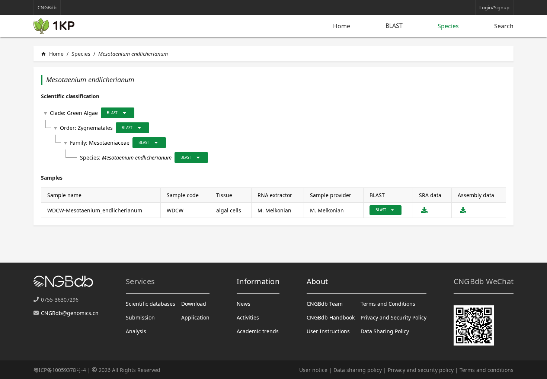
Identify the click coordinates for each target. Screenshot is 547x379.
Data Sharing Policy (385, 331)
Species (448, 26)
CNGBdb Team (325, 303)
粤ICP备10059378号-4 (59, 369)
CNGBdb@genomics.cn (70, 313)
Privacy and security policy (421, 369)
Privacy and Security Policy (393, 317)
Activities (248, 317)
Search (504, 26)
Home (341, 26)
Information (258, 281)
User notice (313, 369)
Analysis (136, 331)
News (243, 303)
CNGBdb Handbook (331, 317)
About (317, 281)
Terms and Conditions (388, 303)
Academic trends (258, 331)
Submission (140, 317)
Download (193, 303)
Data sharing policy (357, 369)
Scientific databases (150, 303)
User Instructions (328, 331)
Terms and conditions (487, 369)
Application (195, 317)
